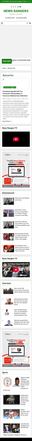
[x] (16, 7)
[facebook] (11, 7)
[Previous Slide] (27, 1)
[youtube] (20, 7)
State (14, 87)
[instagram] (13, 7)
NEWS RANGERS (16, 11)
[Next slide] (30, 1)
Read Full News (6, 121)
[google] (18, 7)
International (7, 87)
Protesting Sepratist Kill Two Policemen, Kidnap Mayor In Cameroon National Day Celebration (15, 93)
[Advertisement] (16, 41)
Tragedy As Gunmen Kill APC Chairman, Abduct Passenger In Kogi (16, 1)
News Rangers (7, 98)
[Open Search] (27, 23)
